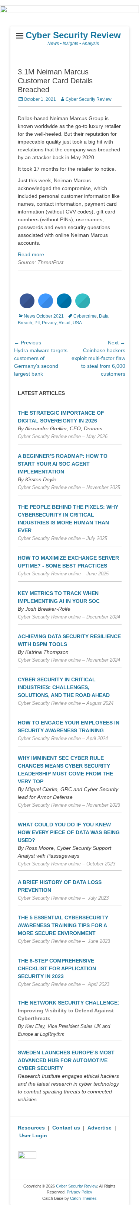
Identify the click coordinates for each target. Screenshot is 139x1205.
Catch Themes (83, 1198)
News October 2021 (44, 316)
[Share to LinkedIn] (64, 306)
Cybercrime (85, 316)
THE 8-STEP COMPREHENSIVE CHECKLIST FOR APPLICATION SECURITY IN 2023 (57, 968)
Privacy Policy (79, 1192)
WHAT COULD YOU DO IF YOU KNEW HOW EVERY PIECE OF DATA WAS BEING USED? (69, 832)
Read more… (33, 254)
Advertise (99, 1128)
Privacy (49, 322)
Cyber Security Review (73, 35)
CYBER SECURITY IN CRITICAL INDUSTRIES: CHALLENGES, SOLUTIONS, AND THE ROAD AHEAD (64, 687)
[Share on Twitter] (45, 306)
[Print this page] (82, 306)
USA (77, 322)
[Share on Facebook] (27, 306)
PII (37, 322)
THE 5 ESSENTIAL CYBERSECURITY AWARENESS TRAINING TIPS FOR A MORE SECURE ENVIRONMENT (63, 925)
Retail (64, 322)
